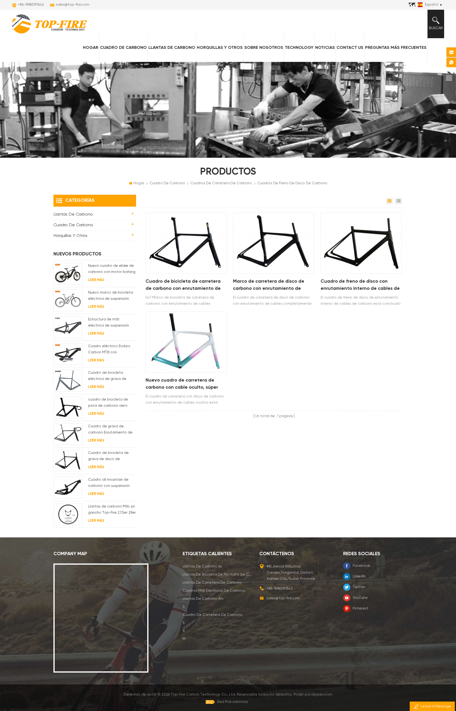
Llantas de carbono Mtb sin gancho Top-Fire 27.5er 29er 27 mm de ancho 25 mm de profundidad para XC (112, 510)
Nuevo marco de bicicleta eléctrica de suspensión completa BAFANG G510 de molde (111, 296)
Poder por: (313, 694)
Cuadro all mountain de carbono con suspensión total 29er (109, 483)
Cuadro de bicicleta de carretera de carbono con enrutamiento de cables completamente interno (183, 285)
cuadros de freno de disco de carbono (292, 183)
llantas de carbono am (203, 598)
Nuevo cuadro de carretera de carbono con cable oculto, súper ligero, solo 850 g (182, 384)
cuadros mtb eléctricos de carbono (214, 590)
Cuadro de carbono (123, 48)
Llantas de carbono (171, 48)
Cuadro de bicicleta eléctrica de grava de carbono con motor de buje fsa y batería (112, 376)
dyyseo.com (322, 694)
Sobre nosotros (263, 48)
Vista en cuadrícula (389, 201)
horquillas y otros (220, 48)
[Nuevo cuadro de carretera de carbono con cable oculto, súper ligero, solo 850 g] (186, 342)
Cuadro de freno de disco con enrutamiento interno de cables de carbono (360, 285)
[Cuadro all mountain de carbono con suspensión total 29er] (68, 487)
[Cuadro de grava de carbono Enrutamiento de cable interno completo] (68, 434)
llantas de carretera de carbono (212, 582)
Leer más (96, 280)
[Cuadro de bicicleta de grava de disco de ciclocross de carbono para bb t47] (68, 460)
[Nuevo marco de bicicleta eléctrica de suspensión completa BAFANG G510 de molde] (68, 300)
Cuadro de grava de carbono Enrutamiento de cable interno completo (110, 430)
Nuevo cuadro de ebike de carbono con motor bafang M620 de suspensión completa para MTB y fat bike (111, 269)
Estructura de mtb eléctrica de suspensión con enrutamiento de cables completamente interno (108, 323)
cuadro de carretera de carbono (212, 615)
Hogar (90, 48)
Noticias (325, 48)
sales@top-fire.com (72, 4)
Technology (299, 48)
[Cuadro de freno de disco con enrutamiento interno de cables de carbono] (361, 242)
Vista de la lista (398, 201)
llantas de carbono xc (202, 566)
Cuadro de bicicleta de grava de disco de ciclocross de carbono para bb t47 (112, 456)
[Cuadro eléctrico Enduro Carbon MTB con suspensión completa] (68, 354)
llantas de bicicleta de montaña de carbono (217, 574)
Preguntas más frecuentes (396, 48)
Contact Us (350, 48)
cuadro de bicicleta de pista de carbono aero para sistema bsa (108, 403)
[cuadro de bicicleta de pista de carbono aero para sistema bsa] (68, 407)
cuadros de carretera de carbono (221, 183)
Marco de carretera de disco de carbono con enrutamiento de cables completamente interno (268, 285)
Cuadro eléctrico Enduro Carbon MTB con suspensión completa (109, 350)
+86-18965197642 (31, 4)
